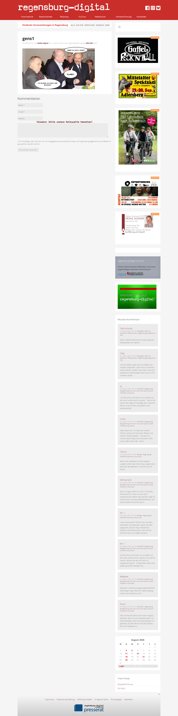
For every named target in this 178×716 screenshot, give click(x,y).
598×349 (89, 43)
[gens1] (58, 67)
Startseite (27, 16)
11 (126, 653)
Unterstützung (124, 16)
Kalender (141, 16)
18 (126, 656)
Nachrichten (45, 16)
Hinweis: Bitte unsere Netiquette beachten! (65, 121)
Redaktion (100, 16)
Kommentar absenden (28, 150)
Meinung (64, 16)
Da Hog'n (121, 688)
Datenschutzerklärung (66, 699)
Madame (124, 576)
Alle (73, 25)
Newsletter (128, 699)
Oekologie (89, 25)
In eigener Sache (101, 699)
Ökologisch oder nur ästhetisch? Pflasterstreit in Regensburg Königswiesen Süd (138, 333)
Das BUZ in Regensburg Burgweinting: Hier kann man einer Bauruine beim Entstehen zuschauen (136, 391)
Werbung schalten (84, 699)
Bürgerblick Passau (125, 684)
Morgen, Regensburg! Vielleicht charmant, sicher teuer (135, 455)
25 (126, 660)
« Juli (121, 666)
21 (144, 656)
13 (138, 653)
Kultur (82, 16)
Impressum (49, 699)
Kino (107, 25)
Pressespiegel (116, 699)
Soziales (100, 25)
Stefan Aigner (42, 43)
